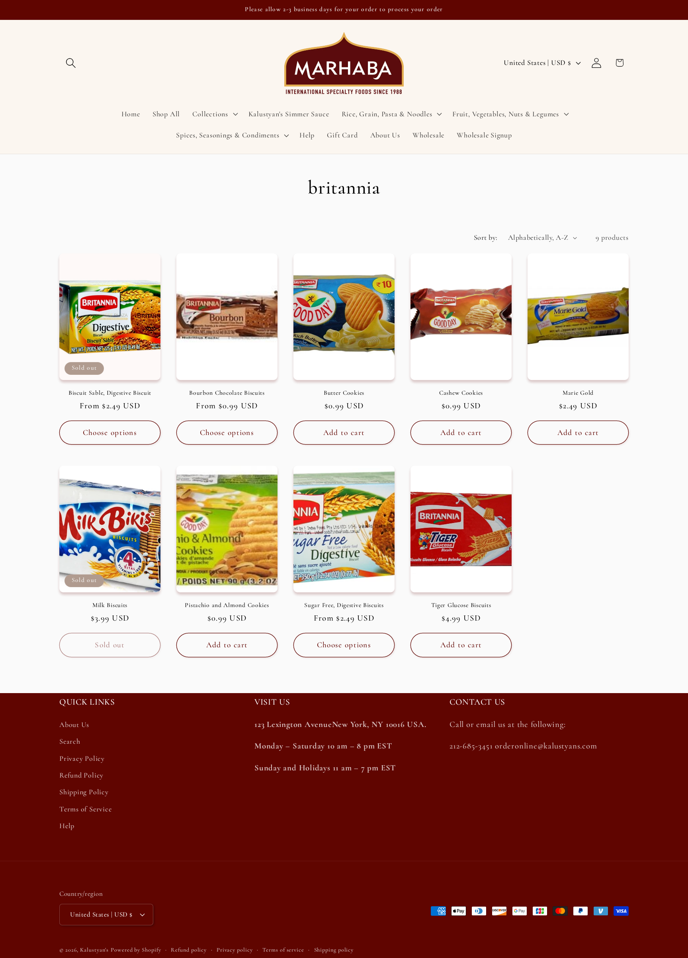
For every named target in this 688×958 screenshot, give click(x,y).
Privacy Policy (82, 758)
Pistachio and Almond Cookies (227, 605)
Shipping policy (334, 949)
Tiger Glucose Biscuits (461, 605)
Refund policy (189, 949)
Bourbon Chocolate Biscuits (227, 392)
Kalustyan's (94, 949)
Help (66, 826)
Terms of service (283, 949)
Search (69, 741)
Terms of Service (85, 809)
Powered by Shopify (136, 949)
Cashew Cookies (461, 392)
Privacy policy (235, 949)
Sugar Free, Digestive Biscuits (344, 605)
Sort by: (486, 237)
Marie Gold (578, 392)
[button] (70, 62)
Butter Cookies (344, 392)
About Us (74, 725)
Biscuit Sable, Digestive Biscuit (109, 392)
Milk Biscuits (109, 605)
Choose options (110, 432)
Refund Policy (81, 775)
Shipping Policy (84, 792)
